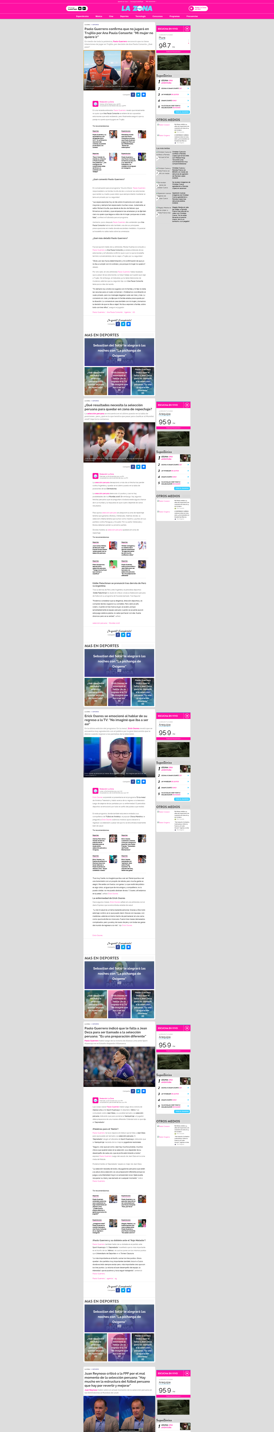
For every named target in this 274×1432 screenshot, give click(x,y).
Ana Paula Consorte (114, 312)
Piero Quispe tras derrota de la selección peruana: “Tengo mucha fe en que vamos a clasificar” (100, 569)
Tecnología (141, 16)
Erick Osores (98, 797)
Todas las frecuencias (173, 51)
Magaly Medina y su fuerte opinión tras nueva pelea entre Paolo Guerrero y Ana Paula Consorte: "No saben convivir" (128, 1228)
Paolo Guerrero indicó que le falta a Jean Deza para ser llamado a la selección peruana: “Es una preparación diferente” (128, 570)
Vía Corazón (180, 132)
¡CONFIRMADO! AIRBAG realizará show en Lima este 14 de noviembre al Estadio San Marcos (181, 138)
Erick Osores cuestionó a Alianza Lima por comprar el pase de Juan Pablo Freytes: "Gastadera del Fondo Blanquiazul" (128, 844)
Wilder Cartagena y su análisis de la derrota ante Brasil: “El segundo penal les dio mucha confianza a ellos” (128, 550)
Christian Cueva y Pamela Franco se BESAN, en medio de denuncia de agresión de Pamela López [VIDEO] (180, 173)
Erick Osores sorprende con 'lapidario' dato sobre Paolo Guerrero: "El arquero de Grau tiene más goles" (127, 865)
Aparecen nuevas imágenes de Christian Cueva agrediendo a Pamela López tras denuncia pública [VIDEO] (180, 198)
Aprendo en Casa (123, 1)
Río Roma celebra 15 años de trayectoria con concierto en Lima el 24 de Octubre (181, 127)
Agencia (127, 312)
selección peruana (102, 493)
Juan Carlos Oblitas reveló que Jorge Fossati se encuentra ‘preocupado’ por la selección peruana (100, 549)
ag (116, 1278)
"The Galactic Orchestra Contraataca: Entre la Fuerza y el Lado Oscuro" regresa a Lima (181, 825)
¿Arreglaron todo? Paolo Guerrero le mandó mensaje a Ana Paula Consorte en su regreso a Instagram (99, 1228)
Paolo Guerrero (120, 41)
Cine (111, 16)
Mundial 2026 (114, 623)
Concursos (158, 16)
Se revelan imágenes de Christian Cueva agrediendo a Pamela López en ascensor (181, 185)
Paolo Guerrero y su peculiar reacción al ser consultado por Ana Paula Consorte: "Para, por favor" (128, 1202)
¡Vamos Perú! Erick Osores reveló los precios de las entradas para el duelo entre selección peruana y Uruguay (100, 844)
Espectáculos (82, 16)
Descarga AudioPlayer (136, 1)
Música (99, 16)
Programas (175, 16)
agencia (110, 1278)
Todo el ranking (182, 112)
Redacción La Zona (107, 102)
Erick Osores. (113, 894)
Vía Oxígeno (180, 143)
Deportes (124, 16)
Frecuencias (192, 16)
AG (134, 312)
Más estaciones (150, 1)
